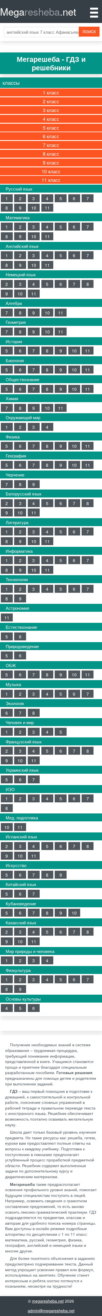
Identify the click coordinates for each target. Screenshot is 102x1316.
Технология (17, 579)
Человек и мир (20, 722)
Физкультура (18, 970)
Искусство (16, 865)
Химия (12, 398)
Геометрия (16, 322)
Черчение (15, 474)
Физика (13, 436)
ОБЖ (11, 665)
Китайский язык (21, 884)
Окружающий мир (23, 417)
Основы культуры (23, 999)
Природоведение (22, 646)
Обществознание (22, 379)
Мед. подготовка (22, 817)
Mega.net (38, 11)
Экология (15, 703)
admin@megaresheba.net (51, 1310)
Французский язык (24, 741)
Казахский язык (21, 922)
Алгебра (14, 303)
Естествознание (21, 627)
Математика (17, 217)
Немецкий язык (21, 274)
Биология (15, 360)
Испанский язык (21, 836)
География (16, 455)
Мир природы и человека (30, 951)
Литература (17, 522)
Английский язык (22, 246)
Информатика (19, 551)
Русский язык (19, 188)
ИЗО (10, 789)
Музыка (13, 684)
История (14, 341)
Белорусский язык (23, 493)
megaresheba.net (48, 1301)
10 (33, 207)
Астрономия (17, 608)
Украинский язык (22, 770)
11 (47, 207)
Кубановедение (21, 903)
